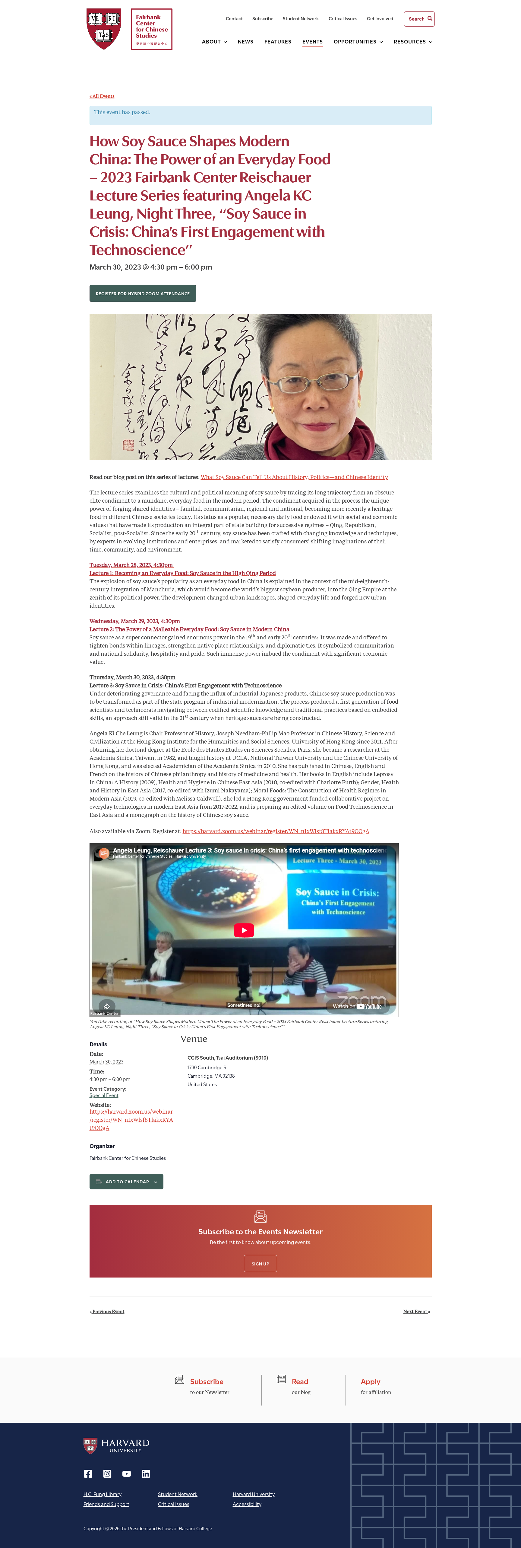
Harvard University (116, 1446)
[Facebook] (88, 1473)
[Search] (430, 19)
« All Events (102, 96)
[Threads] (107, 1473)
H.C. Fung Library (103, 1493)
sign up (261, 1263)
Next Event (416, 1312)
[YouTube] (126, 1473)
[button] (224, 41)
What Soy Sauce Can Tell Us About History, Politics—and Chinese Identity (294, 477)
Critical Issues (173, 1503)
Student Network (177, 1493)
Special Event (104, 1094)
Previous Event (107, 1312)
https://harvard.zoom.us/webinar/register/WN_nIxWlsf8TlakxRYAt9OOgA (276, 831)
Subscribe (206, 1380)
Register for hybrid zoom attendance (143, 293)
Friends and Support (106, 1503)
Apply (370, 1380)
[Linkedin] (145, 1473)
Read (300, 1380)
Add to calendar (128, 1181)
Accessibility (247, 1503)
